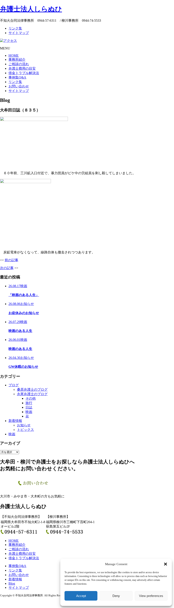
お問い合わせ (18, 86)
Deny (116, 596)
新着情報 (15, 421)
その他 (30, 398)
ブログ (13, 385)
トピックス (25, 429)
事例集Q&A (17, 77)
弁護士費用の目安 (22, 68)
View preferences (151, 596)
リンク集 (15, 28)
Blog (11, 583)
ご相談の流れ (18, 64)
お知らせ (24, 425)
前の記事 (11, 260)
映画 (28, 412)
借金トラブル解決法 (23, 73)
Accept (81, 596)
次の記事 (7, 268)
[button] (165, 564)
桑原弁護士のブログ (32, 389)
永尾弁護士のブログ (32, 394)
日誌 (28, 407)
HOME (13, 55)
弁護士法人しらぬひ (31, 9)
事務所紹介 (16, 59)
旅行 (28, 403)
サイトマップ (18, 33)
